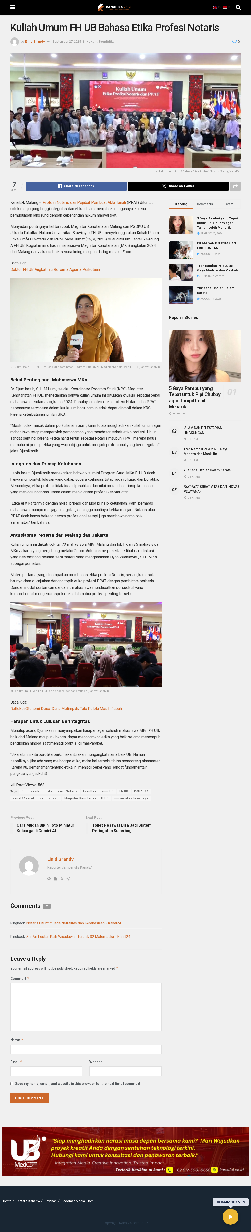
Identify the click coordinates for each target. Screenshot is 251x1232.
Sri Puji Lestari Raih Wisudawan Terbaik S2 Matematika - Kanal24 (78, 936)
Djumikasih (30, 791)
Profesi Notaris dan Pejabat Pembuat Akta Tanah (84, 202)
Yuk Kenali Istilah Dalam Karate (207, 470)
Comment (20, 978)
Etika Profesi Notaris (61, 791)
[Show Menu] (12, 7)
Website (95, 1062)
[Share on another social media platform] (235, 186)
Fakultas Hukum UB (98, 791)
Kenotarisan (49, 798)
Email (16, 1061)
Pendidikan (107, 41)
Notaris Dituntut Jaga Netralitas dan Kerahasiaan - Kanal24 (73, 923)
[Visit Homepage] (114, 7)
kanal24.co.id (23, 798)
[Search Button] (238, 7)
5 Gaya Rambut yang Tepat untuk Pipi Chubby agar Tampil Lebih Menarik (217, 223)
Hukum (91, 41)
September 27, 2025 (67, 41)
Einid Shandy (35, 41)
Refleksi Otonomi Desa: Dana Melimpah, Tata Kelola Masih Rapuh (66, 708)
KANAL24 (141, 791)
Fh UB (123, 791)
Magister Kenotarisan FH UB (86, 798)
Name (16, 1039)
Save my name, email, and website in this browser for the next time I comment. (78, 1084)
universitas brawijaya (131, 798)
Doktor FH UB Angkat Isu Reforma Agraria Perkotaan (55, 269)
